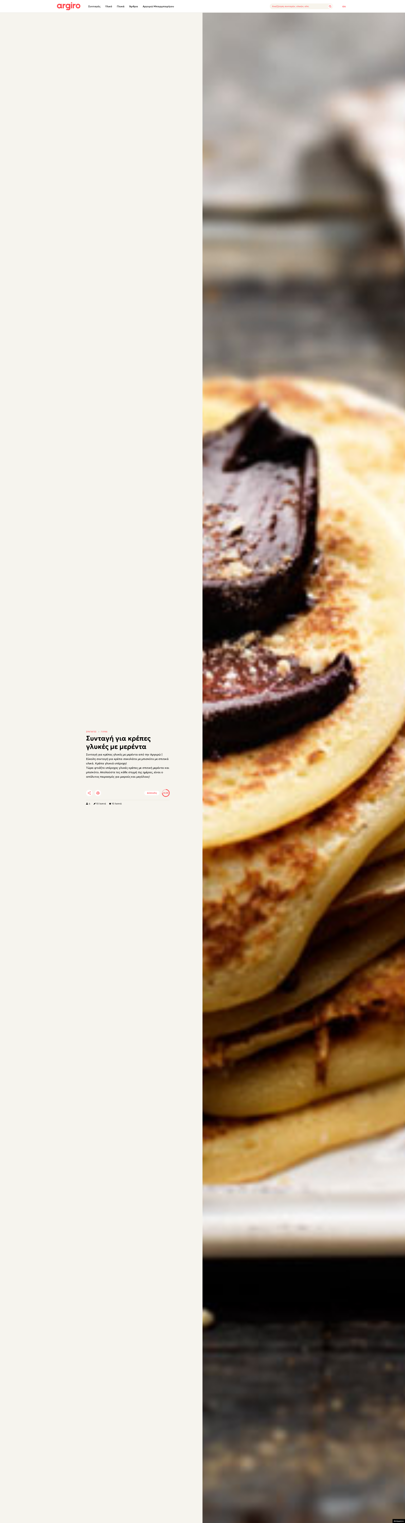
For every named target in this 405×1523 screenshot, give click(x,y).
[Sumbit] (330, 6)
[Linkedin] (116, 793)
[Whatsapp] (125, 793)
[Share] (89, 793)
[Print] (98, 793)
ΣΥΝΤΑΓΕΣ (91, 732)
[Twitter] (107, 793)
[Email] (133, 793)
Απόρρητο (399, 1521)
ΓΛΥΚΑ (104, 732)
